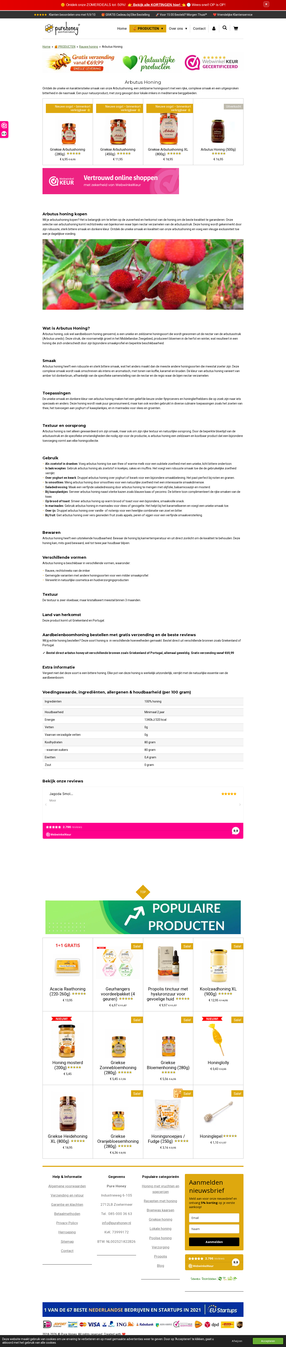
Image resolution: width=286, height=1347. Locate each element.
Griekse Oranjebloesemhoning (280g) (118, 1141)
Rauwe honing (88, 46)
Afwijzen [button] (237, 1341)
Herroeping (67, 1232)
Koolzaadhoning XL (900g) (218, 991)
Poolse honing (160, 1238)
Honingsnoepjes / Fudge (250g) (166, 1139)
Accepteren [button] (268, 1341)
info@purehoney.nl (116, 1223)
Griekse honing (160, 1219)
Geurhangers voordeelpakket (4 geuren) (118, 994)
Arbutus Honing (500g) (218, 150)
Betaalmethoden (67, 1214)
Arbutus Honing (112, 46)
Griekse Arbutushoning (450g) (117, 152)
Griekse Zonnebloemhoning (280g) (118, 1067)
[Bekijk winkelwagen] (235, 28)
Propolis (160, 1256)
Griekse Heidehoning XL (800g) (67, 1139)
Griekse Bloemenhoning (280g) (168, 1065)
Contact (67, 1251)
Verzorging (160, 1247)
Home (46, 46)
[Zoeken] (224, 28)
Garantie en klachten (67, 1204)
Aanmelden (214, 1242)
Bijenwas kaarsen (160, 1210)
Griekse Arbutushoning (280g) (67, 152)
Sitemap (67, 1241)
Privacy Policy (67, 1223)
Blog (160, 1266)
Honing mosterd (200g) (67, 1065)
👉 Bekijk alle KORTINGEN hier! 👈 (156, 4)
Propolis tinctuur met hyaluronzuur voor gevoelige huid (167, 994)
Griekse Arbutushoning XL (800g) (168, 152)
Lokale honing (160, 1228)
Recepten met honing (160, 1201)
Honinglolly (218, 1062)
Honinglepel (211, 1136)
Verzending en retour (67, 1195)
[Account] (214, 28)
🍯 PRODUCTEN (64, 46)
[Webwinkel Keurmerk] (111, 181)
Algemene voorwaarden (67, 1186)
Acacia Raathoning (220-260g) (67, 991)
